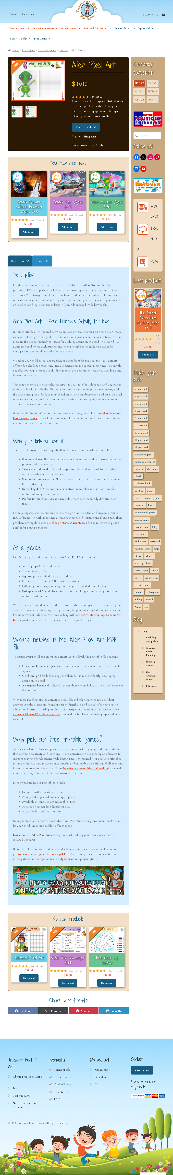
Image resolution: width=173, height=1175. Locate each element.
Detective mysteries (43, 28)
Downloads (102, 1077)
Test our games (22, 1095)
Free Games (40, 38)
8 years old (141, 418)
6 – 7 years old (141, 28)
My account (28, 14)
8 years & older (18, 38)
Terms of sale (62, 1069)
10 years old (141, 433)
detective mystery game (148, 498)
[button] (53, 66)
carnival (139, 469)
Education (151, 685)
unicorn (139, 592)
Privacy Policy (62, 1077)
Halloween (140, 541)
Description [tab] (18, 261)
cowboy (139, 490)
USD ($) (139, 83)
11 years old (141, 440)
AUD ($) (139, 91)
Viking (138, 599)
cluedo (138, 476)
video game (153, 592)
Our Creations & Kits (151, 675)
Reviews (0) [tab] (42, 261)
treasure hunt (142, 585)
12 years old (141, 447)
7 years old (141, 411)
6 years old (141, 403)
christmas (152, 469)
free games (90, 136)
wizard (149, 599)
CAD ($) (152, 83)
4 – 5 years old (118, 28)
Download (29, 978)
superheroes (151, 577)
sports (138, 577)
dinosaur (139, 505)
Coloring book (143, 483)
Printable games (47, 50)
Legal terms (61, 1092)
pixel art (63, 50)
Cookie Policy (62, 1084)
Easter (151, 505)
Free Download (86, 127)
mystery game (142, 548)
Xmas (138, 606)
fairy (154, 527)
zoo (146, 606)
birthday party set (145, 461)
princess (149, 556)
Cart (98, 1084)
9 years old (141, 425)
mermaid (155, 541)
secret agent (141, 570)
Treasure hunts (17, 28)
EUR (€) (152, 99)
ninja (156, 548)
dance (150, 490)
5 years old (141, 396)
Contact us (142, 1070)
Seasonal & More (93, 28)
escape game (142, 519)
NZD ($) (152, 91)
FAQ (57, 1099)
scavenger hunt (143, 563)
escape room (142, 527)
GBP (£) (139, 99)
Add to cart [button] (28, 232)
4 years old (141, 389)
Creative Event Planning (151, 651)
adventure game (143, 454)
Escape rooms (69, 28)
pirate (138, 556)
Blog (144, 631)
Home (13, 14)
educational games (145, 512)
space (155, 570)
